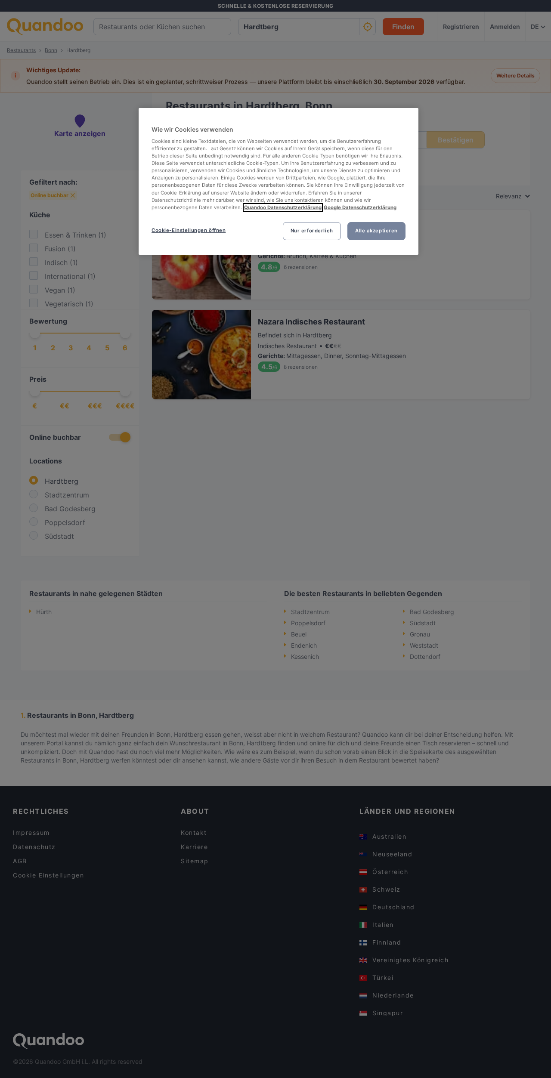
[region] (278, 181)
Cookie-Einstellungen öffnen (189, 230)
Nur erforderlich (312, 231)
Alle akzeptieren (376, 231)
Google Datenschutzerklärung (360, 207)
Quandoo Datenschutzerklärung (283, 207)
